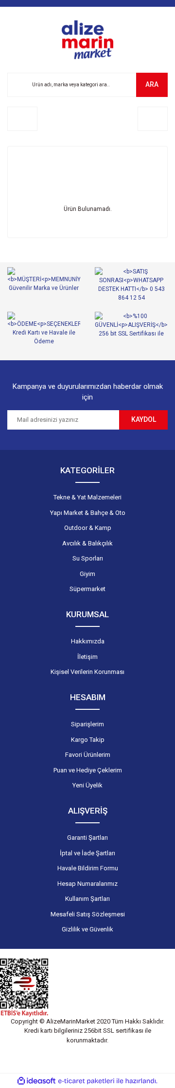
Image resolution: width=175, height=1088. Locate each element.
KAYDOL (143, 419)
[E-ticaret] (86, 1080)
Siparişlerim (87, 724)
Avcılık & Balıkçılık (87, 543)
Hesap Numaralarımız (87, 883)
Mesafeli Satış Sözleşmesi (88, 914)
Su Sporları (87, 558)
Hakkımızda (88, 641)
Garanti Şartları (87, 837)
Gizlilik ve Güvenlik (87, 929)
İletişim (87, 656)
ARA (151, 84)
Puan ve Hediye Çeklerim (87, 770)
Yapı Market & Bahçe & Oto (87, 512)
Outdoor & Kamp (87, 527)
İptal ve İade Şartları (87, 853)
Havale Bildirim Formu (87, 868)
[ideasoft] (36, 1081)
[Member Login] (22, 119)
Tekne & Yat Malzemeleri (87, 497)
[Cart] (153, 119)
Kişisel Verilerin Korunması (87, 671)
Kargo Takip (88, 739)
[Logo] (87, 39)
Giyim (87, 573)
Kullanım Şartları (87, 898)
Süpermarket (87, 588)
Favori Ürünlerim (87, 754)
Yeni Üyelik (87, 785)
